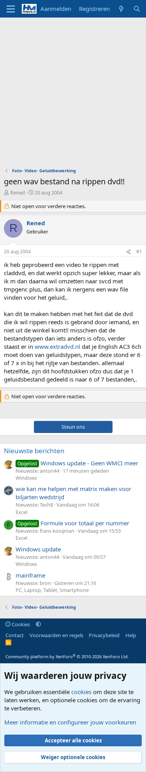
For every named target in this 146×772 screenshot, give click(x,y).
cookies (81, 692)
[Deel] (128, 251)
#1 (139, 251)
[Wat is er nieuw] (121, 9)
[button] (38, 624)
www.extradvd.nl (57, 346)
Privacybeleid (104, 635)
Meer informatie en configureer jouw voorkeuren (70, 722)
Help (130, 635)
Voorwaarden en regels (56, 635)
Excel (21, 512)
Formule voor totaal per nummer (73, 523)
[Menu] (11, 9)
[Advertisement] (73, 94)
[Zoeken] (136, 9)
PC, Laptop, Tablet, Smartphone (52, 590)
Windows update (38, 549)
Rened (17, 192)
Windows (26, 477)
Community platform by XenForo (67, 656)
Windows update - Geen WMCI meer (78, 463)
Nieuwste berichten (34, 450)
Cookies (20, 624)
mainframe (30, 575)
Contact (14, 635)
